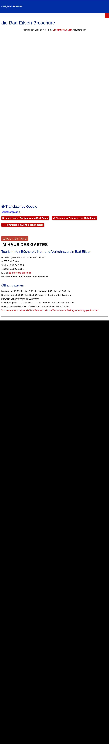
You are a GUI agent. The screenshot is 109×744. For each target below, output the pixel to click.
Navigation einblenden (12, 6)
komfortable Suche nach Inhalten (24, 225)
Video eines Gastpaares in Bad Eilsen (27, 218)
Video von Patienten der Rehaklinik (76, 218)
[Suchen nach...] (107, 15)
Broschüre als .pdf (63, 30)
